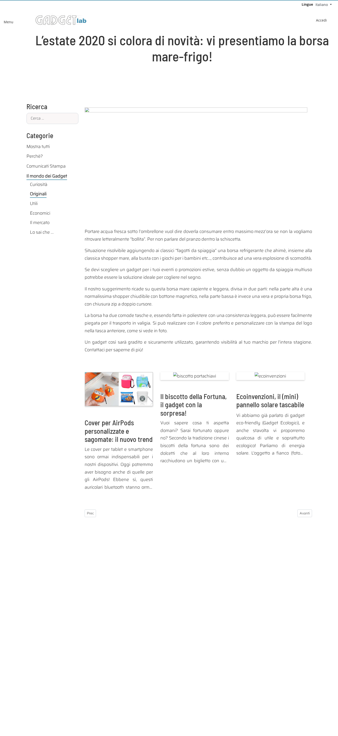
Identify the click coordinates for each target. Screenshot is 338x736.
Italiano (322, 4)
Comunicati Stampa (46, 166)
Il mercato (39, 222)
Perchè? (34, 156)
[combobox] (52, 118)
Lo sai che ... (42, 232)
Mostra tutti (38, 146)
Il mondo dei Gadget (46, 176)
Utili (34, 203)
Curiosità (38, 184)
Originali (38, 193)
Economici (40, 213)
